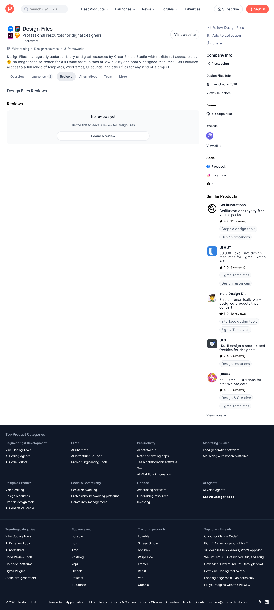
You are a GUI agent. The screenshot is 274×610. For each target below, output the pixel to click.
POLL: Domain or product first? (226, 543)
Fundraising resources (152, 496)
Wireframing (20, 49)
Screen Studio (148, 543)
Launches (123, 9)
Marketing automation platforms (225, 456)
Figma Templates (235, 275)
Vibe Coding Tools (18, 450)
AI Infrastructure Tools (86, 456)
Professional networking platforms (95, 496)
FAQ (92, 602)
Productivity (146, 443)
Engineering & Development (26, 443)
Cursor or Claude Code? (221, 536)
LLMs (75, 443)
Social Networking (84, 490)
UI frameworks (74, 49)
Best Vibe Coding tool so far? (224, 571)
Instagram (219, 175)
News (146, 9)
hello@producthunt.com (230, 602)
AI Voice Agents (214, 490)
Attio (75, 550)
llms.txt (188, 602)
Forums (168, 9)
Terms (102, 602)
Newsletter (55, 602)
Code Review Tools (18, 557)
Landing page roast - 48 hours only (229, 578)
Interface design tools (239, 321)
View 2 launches (218, 93)
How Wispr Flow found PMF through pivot (233, 564)
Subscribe (230, 9)
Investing (143, 502)
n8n (74, 543)
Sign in (259, 9)
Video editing (14, 490)
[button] (123, 76)
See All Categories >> (219, 497)
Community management (89, 502)
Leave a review (103, 136)
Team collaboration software (157, 462)
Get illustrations (232, 205)
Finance (143, 483)
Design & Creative (236, 398)
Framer (143, 564)
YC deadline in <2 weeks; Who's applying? (234, 550)
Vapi (75, 564)
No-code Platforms (18, 564)
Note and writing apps (153, 456)
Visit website (185, 34)
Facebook (219, 166)
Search (142, 468)
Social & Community (86, 483)
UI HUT (225, 247)
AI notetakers (146, 450)
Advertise (192, 9)
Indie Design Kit (232, 293)
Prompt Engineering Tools (89, 462)
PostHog (78, 557)
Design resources (46, 49)
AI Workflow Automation (154, 474)
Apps (70, 602)
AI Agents (210, 483)
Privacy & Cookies (123, 602)
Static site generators (20, 578)
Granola (77, 571)
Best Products (93, 9)
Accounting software (151, 490)
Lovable (77, 536)
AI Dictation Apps (17, 543)
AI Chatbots (79, 450)
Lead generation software (221, 450)
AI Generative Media (19, 508)
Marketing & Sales (216, 443)
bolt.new (144, 550)
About (81, 602)
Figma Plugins (15, 571)
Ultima (224, 374)
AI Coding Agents (17, 456)
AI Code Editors (16, 462)
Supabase (79, 585)
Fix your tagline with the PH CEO (227, 585)
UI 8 (222, 340)
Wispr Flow (145, 557)
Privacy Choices (150, 602)
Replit (142, 571)
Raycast (77, 578)
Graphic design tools (238, 229)
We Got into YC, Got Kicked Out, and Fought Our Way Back (235, 557)
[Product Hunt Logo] (9, 9)
